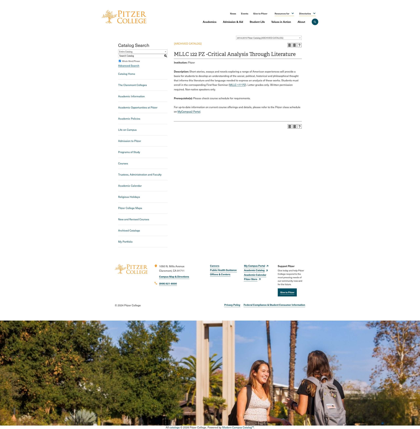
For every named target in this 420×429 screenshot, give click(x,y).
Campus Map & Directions (174, 276)
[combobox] (269, 38)
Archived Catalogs (129, 230)
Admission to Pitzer (129, 141)
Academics (209, 21)
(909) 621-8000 (168, 283)
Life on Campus (127, 129)
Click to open (292, 13)
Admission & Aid (233, 21)
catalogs (174, 427)
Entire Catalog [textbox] (125, 51)
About (301, 21)
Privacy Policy (232, 304)
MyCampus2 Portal (189, 111)
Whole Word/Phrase (131, 61)
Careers (214, 265)
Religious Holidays (129, 197)
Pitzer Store (250, 279)
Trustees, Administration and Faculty (140, 174)
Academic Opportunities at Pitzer (138, 107)
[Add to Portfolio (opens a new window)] (289, 45)
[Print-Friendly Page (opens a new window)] (294, 45)
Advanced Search (128, 65)
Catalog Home (126, 73)
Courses (123, 163)
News (233, 13)
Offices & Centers (220, 274)
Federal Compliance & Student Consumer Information (274, 304)
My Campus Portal (254, 265)
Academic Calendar (130, 185)
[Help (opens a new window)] (299, 45)
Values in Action (281, 21)
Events (244, 13)
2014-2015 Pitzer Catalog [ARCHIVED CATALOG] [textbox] (260, 37)
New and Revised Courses (133, 219)
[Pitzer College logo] (131, 280)
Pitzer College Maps (130, 208)
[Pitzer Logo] (124, 17)
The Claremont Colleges (132, 85)
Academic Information (131, 96)
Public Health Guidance (223, 270)
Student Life (257, 21)
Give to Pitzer (260, 13)
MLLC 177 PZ (237, 84)
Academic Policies (129, 118)
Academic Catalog (254, 270)
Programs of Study (129, 152)
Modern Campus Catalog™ (238, 427)
